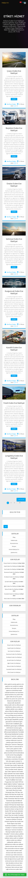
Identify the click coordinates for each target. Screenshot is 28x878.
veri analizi (14, 688)
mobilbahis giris (17, 724)
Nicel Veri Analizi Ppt (17, 794)
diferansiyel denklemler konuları (14, 734)
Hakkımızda (14, 540)
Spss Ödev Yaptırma (10, 771)
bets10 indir (9, 724)
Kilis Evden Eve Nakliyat (10, 598)
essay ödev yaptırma (10, 717)
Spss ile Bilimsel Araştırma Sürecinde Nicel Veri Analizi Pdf (14, 803)
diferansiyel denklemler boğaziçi (14, 730)
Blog (14, 537)
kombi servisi (9, 755)
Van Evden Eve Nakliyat (10, 569)
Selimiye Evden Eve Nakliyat (14, 240)
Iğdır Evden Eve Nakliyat (10, 586)
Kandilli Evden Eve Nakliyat (14, 348)
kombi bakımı (20, 753)
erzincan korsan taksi (11, 861)
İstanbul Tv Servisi (9, 834)
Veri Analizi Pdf (16, 782)
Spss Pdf (14, 792)
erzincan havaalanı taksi (11, 857)
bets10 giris (19, 721)
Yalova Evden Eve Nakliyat (12, 589)
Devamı (14, 99)
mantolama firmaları (18, 759)
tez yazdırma (14, 686)
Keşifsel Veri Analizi (15, 821)
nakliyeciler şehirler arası (14, 842)
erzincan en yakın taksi (15, 869)
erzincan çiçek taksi (17, 859)
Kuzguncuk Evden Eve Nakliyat (14, 292)
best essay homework (17, 713)
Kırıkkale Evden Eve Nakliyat (12, 577)
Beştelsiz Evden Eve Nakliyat (14, 129)
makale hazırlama (10, 692)
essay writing (9, 715)
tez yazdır (17, 694)
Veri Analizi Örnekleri (17, 815)
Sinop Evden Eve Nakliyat (10, 563)
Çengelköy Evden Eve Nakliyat (14, 456)
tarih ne (14, 705)
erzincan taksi (13, 846)
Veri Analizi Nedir (9, 776)
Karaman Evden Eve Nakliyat (12, 572)
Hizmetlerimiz (14, 543)
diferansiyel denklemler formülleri (14, 732)
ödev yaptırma (8, 684)
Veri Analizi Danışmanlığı (11, 817)
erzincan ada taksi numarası (14, 853)
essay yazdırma (18, 715)
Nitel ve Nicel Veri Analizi (12, 796)
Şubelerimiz (14, 552)
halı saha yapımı (10, 761)
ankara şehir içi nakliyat (16, 838)
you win (19, 717)
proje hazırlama (9, 694)
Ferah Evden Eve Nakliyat (14, 403)
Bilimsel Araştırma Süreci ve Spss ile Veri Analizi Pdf (14, 809)
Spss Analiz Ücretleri (15, 763)
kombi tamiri (12, 753)
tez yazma (12, 699)
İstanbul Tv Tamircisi (17, 825)
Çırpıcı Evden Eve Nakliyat (14, 72)
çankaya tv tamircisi (10, 736)
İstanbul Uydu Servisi (16, 832)
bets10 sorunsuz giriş (15, 728)
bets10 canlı (11, 721)
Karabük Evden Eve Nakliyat (11, 594)
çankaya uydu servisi (12, 742)
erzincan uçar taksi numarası (14, 855)
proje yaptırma (17, 684)
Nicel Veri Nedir (15, 805)
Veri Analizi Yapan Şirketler (12, 813)
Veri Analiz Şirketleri (17, 811)
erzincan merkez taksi (15, 850)
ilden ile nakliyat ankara (16, 711)
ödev (11, 697)
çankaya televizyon (17, 738)
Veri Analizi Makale (18, 773)
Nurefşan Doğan (11, 104)
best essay (7, 713)
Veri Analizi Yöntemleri (15, 778)
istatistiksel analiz (17, 690)
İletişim (14, 546)
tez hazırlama (19, 692)
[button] (14, 874)
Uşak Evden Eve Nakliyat (10, 566)
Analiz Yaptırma (18, 769)
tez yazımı (19, 699)
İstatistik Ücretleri (15, 767)
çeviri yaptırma (14, 749)
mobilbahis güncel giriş (10, 726)
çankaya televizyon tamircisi (14, 740)
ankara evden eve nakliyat (14, 840)
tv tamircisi (16, 746)
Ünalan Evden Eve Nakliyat (14, 184)
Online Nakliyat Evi (14, 549)
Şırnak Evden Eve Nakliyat (12, 581)
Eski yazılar (21, 499)
